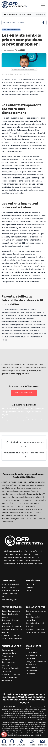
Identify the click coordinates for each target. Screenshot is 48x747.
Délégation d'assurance (36, 661)
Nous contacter (8, 587)
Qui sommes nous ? (10, 584)
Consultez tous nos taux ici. (37, 420)
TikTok (28, 590)
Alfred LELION (20, 50)
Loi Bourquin (31, 671)
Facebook (30, 584)
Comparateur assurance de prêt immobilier (33, 655)
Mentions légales (9, 599)
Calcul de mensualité (11, 611)
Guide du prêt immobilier (20, 14)
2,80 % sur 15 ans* (31, 386)
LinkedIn (29, 587)
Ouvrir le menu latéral (24, 22)
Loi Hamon (30, 674)
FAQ (3, 596)
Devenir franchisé (9, 593)
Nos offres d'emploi (10, 590)
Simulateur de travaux (11, 626)
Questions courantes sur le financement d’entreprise (11, 677)
